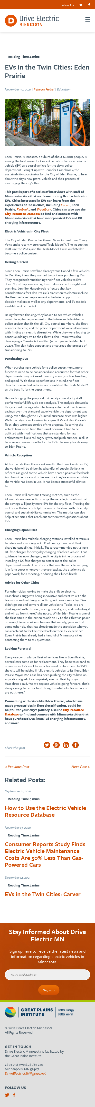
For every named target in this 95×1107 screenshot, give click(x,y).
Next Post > (80, 766)
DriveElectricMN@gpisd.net (25, 1073)
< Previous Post (17, 766)
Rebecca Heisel (44, 89)
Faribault (23, 209)
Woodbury (44, 209)
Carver (65, 204)
